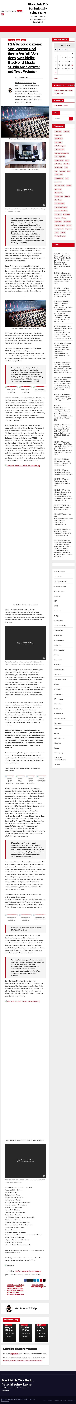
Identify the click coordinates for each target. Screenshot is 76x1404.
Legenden (58, 182)
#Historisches (59, 640)
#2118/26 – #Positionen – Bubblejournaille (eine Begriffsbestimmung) (63, 397)
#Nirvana (36, 97)
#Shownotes (58, 714)
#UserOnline (71, 1400)
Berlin (67, 160)
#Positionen (58, 694)
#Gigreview (58, 635)
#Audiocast (58, 576)
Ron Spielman (59, 229)
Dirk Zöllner (58, 164)
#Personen (58, 689)
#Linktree (63, 1400)
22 (72, 65)
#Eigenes (57, 596)
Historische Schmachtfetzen (60, 759)
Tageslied (68, 229)
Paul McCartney (59, 203)
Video (56, 232)
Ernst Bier (67, 164)
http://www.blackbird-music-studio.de (28, 1271)
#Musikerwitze (59, 670)
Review (69, 225)
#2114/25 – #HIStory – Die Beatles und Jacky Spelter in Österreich (62, 461)
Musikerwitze (59, 196)
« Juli (56, 78)
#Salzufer (37, 99)
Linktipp (69, 185)
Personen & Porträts (61, 207)
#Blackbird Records (32, 86)
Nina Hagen (58, 200)
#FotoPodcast (20, 94)
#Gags (56, 616)
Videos (63, 232)
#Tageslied (58, 728)
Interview (62, 171)
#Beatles (66, 131)
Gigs (56, 171)
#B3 (34, 83)
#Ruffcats (30, 99)
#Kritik (56, 655)
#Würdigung (58, 753)
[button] (73, 29)
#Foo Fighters (33, 91)
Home (44, 1400)
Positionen (66, 214)
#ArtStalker (58, 131)
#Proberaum (58, 699)
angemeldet (14, 1354)
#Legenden (58, 660)
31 (56, 73)
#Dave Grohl (32, 88)
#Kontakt (56, 1400)
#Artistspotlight (59, 572)
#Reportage (58, 704)
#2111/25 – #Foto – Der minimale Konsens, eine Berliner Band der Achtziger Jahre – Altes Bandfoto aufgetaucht (62, 494)
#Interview (58, 645)
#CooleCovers (59, 591)
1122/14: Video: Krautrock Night (37, 1286)
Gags (66, 167)
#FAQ (56, 606)
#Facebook (58, 135)
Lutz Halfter (58, 189)
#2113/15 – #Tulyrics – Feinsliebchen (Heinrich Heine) (62, 472)
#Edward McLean (21, 91)
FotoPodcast (58, 167)
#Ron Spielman (20, 99)
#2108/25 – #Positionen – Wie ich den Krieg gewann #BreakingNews (63, 531)
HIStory (57, 765)
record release (60, 225)
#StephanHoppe (60, 146)
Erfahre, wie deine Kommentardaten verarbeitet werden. (23, 1360)
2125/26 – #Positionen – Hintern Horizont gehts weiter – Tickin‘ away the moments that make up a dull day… (63, 277)
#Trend (56, 733)
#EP (55, 601)
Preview (57, 218)
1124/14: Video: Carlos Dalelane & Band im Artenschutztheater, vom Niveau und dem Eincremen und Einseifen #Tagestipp (15, 1289)
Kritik (67, 178)
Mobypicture (58, 193)
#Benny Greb (19, 86)
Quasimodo (67, 221)
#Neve (24, 97)
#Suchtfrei (58, 723)
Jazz (68, 171)
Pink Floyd (58, 214)
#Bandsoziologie (60, 586)
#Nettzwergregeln (60, 679)
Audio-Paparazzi (60, 156)
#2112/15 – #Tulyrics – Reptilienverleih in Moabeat (62, 481)
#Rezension (8, 1325)
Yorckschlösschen (60, 236)
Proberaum (58, 221)
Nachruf (67, 196)
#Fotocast (11, 40)
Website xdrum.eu (60, 90)
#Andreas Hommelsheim (23, 83)
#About (50, 1400)
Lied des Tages (59, 185)
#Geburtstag (58, 621)
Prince (64, 218)
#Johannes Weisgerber (33, 94)
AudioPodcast (59, 160)
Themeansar (5, 1401)
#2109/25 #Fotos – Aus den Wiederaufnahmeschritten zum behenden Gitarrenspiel (63, 518)
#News (18, 40)
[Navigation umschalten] (38, 28)
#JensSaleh (58, 142)
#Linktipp (57, 665)
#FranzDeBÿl (59, 138)
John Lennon (59, 175)
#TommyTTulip (59, 149)
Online (61, 106)
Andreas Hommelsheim (62, 153)
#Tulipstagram (59, 738)
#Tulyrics (57, 743)
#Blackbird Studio (21, 88)
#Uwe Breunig (20, 102)
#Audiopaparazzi (60, 581)
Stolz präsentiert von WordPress (10, 1399)
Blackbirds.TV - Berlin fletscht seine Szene (38, 8)
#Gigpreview (58, 630)
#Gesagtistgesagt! (60, 625)
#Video (23, 40)
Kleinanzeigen (59, 178)
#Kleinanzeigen (59, 650)
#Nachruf (57, 674)
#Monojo (18, 97)
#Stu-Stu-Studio (40, 1325)
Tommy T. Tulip (23, 77)
